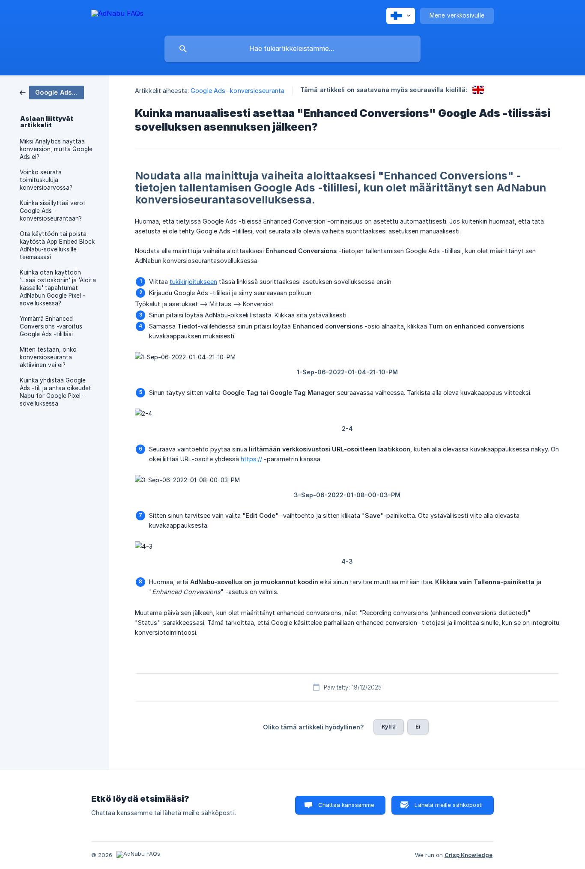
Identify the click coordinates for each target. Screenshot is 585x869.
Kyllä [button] (389, 726)
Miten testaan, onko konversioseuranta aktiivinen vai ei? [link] (48, 357)
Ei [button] (418, 726)
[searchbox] (292, 49)
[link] (52, 92)
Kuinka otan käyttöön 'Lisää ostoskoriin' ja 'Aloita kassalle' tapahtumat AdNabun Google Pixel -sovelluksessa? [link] (58, 288)
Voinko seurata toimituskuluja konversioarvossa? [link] (46, 180)
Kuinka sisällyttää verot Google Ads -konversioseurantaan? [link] (53, 211)
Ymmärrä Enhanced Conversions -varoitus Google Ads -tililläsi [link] (51, 326)
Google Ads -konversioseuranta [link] (237, 90)
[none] (117, 15)
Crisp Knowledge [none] (468, 854)
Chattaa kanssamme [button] (346, 804)
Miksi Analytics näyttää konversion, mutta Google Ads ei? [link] (56, 149)
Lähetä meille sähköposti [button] (449, 804)
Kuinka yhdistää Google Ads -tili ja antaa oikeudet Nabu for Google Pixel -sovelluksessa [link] (55, 392)
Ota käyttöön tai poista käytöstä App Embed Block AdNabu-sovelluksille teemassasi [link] (57, 245)
